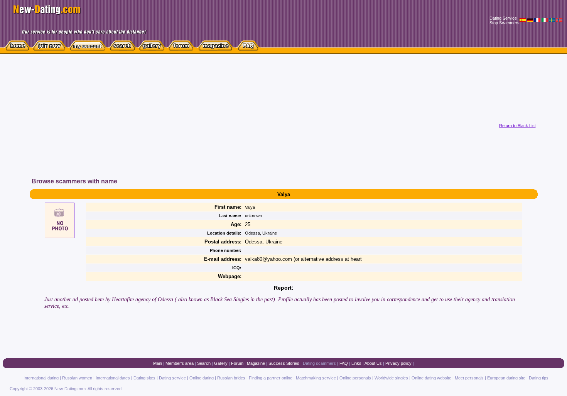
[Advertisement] (177, 123)
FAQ (343, 363)
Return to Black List (517, 125)
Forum (237, 363)
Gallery (221, 363)
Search (204, 363)
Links (356, 363)
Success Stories (283, 363)
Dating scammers (319, 363)
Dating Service (503, 18)
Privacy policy (398, 363)
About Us (373, 363)
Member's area (179, 363)
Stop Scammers (504, 22)
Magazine (256, 363)
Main (157, 363)
